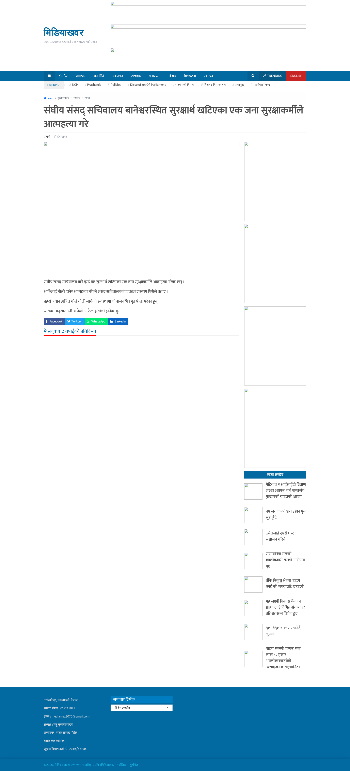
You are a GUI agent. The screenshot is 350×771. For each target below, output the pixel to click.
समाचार (77, 98)
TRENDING (53, 84)
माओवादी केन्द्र (261, 85)
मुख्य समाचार (64, 98)
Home (49, 98)
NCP (75, 85)
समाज (87, 98)
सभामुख (239, 85)
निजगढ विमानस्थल (215, 85)
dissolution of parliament (148, 85)
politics (116, 85)
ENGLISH (296, 76)
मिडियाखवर (63, 32)
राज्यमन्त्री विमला (184, 85)
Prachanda (94, 85)
